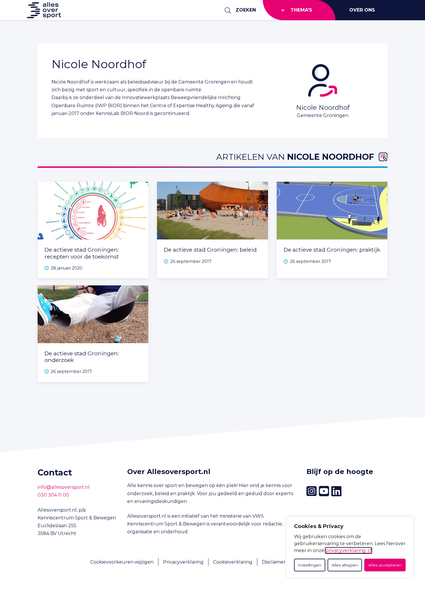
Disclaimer (274, 562)
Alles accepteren (385, 565)
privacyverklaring (346, 550)
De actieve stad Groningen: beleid (210, 249)
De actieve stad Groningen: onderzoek (82, 356)
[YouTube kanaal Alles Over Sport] (324, 491)
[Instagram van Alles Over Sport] (311, 491)
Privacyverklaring (183, 562)
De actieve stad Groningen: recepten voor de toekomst (82, 253)
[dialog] (349, 547)
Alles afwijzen (345, 565)
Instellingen (309, 565)
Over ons (362, 10)
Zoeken (246, 10)
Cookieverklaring (232, 562)
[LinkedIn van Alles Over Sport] (336, 491)
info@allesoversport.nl (64, 487)
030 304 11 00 (53, 495)
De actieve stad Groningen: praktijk (332, 249)
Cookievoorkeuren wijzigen (122, 562)
